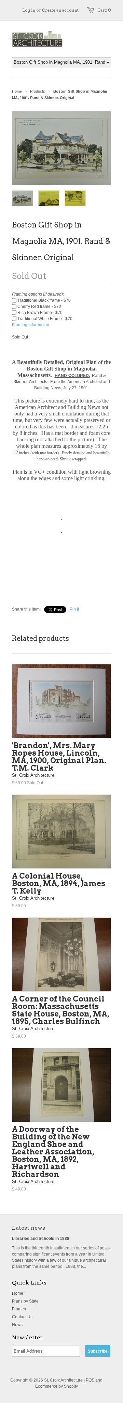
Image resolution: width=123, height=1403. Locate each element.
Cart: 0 (104, 10)
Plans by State (25, 1301)
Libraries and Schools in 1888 (40, 1238)
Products (37, 91)
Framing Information (30, 324)
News (17, 1324)
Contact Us (22, 1316)
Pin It (74, 609)
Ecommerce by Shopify (56, 1386)
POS (90, 1380)
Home (17, 1293)
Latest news (28, 1228)
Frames (19, 1309)
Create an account (60, 10)
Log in (28, 10)
